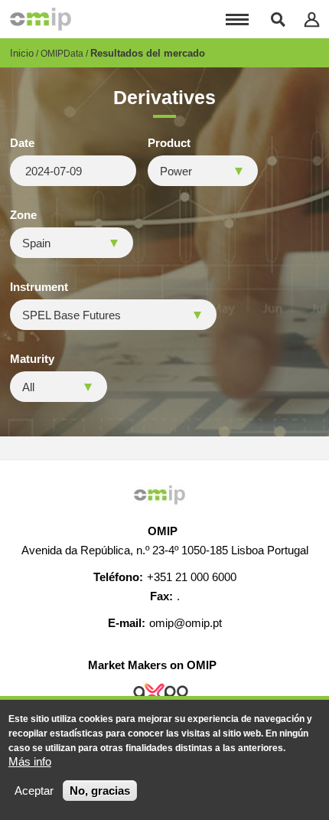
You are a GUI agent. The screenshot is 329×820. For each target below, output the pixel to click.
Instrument (39, 287)
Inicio (22, 53)
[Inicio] (40, 19)
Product (169, 143)
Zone (23, 215)
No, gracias (100, 790)
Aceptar (34, 790)
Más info (29, 761)
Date (22, 143)
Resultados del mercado (147, 53)
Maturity (32, 359)
